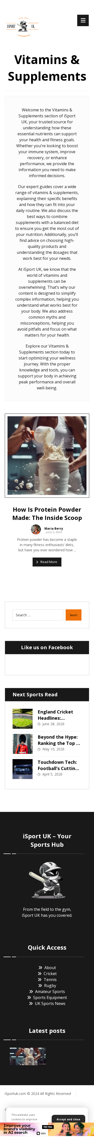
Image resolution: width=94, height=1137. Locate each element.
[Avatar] (36, 529)
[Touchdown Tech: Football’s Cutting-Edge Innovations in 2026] (23, 769)
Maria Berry (53, 528)
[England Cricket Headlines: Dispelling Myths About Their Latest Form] (23, 719)
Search (73, 615)
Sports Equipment (50, 997)
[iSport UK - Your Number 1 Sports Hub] (22, 26)
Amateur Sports (50, 991)
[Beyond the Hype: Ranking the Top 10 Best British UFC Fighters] (23, 744)
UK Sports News (50, 1003)
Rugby (50, 985)
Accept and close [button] (68, 1119)
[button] (83, 20)
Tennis (50, 979)
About (50, 967)
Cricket (50, 973)
